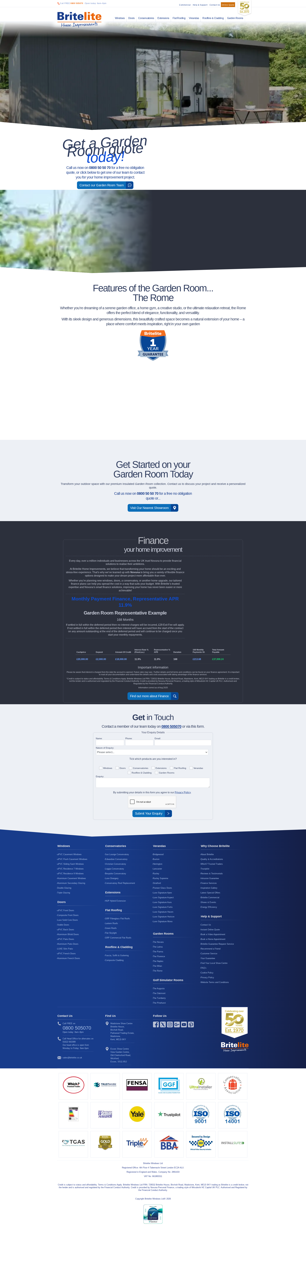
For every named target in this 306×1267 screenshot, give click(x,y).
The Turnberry (159, 998)
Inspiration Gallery (209, 888)
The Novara (158, 942)
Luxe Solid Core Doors (67, 920)
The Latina (158, 947)
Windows (120, 18)
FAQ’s (203, 968)
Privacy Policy (183, 792)
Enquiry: (100, 776)
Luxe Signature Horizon (163, 916)
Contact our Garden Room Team (102, 185)
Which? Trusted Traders (212, 864)
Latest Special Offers (210, 892)
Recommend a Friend (210, 949)
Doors (131, 18)
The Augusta (158, 988)
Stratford (157, 883)
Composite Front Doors (68, 915)
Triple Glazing (63, 892)
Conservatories (146, 18)
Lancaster (157, 869)
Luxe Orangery (112, 878)
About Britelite (207, 854)
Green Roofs (111, 928)
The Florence (159, 956)
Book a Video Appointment (213, 934)
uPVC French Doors (66, 953)
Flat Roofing (179, 18)
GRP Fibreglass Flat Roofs (117, 918)
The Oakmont (159, 993)
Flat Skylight (111, 933)
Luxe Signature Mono (162, 921)
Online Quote (228, 5)
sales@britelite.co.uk (72, 1057)
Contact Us (215, 5)
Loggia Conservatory (114, 869)
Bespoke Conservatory (115, 873)
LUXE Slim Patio (65, 949)
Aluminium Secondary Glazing (71, 883)
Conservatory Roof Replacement (120, 883)
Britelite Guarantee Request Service (217, 944)
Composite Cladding (114, 960)
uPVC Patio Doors (65, 939)
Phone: (128, 738)
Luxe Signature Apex (162, 892)
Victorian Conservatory (115, 864)
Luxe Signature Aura (162, 902)
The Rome (157, 971)
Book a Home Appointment (213, 939)
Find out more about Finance (149, 696)
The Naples (158, 961)
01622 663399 (69, 1042)
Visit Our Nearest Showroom (149, 508)
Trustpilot (205, 869)
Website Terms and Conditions (215, 982)
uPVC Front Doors (65, 910)
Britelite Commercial (210, 897)
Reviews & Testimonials (212, 873)
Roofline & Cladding (213, 18)
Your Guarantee (208, 958)
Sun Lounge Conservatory (117, 854)
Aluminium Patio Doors (67, 944)
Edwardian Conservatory (116, 859)
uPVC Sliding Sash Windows (70, 864)
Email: (158, 738)
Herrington (157, 864)
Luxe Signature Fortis (163, 907)
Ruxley (156, 873)
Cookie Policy (207, 972)
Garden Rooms (235, 18)
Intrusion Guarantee (210, 878)
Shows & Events (208, 902)
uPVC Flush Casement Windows (72, 859)
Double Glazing (64, 888)
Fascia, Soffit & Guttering (117, 955)
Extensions (163, 18)
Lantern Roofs (111, 923)
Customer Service (209, 953)
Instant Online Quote (210, 929)
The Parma (158, 951)
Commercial (185, 5)
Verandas (194, 18)
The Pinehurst (159, 1003)
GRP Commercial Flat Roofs (118, 938)
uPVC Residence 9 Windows (70, 873)
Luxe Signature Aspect (163, 897)
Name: (99, 738)
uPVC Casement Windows (69, 854)
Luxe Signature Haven (163, 912)
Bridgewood (158, 854)
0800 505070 (76, 3)
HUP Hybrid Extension (115, 901)
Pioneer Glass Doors (162, 888)
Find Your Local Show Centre (214, 963)
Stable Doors (63, 925)
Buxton (156, 859)
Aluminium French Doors (68, 958)
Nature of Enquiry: (105, 748)
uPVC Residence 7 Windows (70, 869)
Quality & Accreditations (212, 859)
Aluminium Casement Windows (71, 878)
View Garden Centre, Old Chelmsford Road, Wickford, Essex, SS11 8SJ (120, 1055)
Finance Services (209, 883)
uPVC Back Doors (65, 929)
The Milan (157, 966)
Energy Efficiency (209, 907)
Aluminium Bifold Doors (68, 934)
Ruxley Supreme (160, 878)
